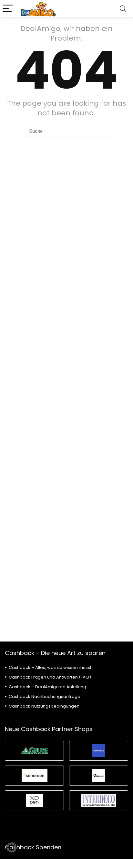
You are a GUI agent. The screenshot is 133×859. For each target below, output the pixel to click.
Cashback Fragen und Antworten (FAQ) (50, 677)
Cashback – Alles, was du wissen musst (50, 667)
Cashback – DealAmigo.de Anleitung (47, 687)
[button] (11, 847)
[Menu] (7, 8)
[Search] (123, 8)
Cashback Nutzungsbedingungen (44, 706)
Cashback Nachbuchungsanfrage (44, 696)
